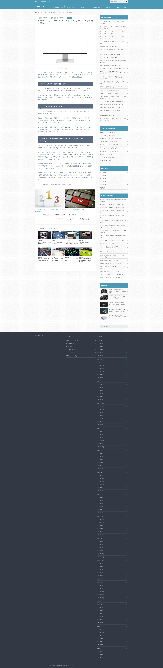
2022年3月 (100, 469)
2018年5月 (100, 613)
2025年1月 (100, 362)
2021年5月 (100, 500)
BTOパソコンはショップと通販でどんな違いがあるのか (113, 221)
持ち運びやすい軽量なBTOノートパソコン (111, 107)
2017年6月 (100, 648)
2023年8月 (100, 415)
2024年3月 (100, 393)
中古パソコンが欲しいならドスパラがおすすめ (112, 263)
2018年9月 (100, 601)
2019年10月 (100, 560)
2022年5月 (100, 462)
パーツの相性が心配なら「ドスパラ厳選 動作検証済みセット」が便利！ (57, 215)
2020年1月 (100, 550)
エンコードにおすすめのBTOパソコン (110, 57)
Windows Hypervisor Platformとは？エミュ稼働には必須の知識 (117, 310)
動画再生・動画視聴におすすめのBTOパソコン (112, 87)
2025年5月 (100, 349)
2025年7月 (100, 343)
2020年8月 (100, 528)
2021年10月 (100, 484)
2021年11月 (100, 481)
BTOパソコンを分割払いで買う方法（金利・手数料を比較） (113, 231)
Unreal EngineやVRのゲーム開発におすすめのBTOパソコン (112, 78)
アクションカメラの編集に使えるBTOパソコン (112, 54)
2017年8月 (100, 642)
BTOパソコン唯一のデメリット (108, 252)
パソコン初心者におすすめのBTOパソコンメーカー (113, 248)
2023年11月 (100, 406)
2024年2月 (100, 396)
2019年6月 (100, 572)
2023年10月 (100, 409)
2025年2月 (100, 359)
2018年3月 (100, 620)
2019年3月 (100, 582)
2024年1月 (100, 400)
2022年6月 (100, 459)
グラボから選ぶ (96, 7)
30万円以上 (103, 172)
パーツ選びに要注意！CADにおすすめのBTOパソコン (113, 82)
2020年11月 (100, 519)
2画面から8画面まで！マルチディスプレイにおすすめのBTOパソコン (113, 97)
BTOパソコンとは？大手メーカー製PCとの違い (113, 207)
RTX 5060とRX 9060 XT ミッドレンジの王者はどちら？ (117, 297)
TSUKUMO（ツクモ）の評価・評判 (109, 151)
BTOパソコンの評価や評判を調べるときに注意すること (113, 216)
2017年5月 (100, 651)
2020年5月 (100, 538)
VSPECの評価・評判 (105, 160)
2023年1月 (100, 437)
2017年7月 (100, 645)
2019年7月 (100, 569)
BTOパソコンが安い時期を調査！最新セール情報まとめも (113, 200)
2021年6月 (100, 497)
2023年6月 (100, 422)
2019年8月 (100, 566)
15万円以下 (103, 181)
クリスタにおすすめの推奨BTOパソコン (111, 65)
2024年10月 (100, 371)
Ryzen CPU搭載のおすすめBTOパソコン (111, 90)
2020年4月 (100, 541)
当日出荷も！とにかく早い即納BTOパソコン (112, 104)
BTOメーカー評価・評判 (58, 7)
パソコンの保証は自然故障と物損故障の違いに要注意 (113, 236)
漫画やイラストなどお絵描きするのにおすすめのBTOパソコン (113, 61)
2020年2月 (100, 547)
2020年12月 (100, 516)
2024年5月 (100, 387)
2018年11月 (100, 594)
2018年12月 (100, 591)
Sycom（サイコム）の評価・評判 (109, 148)
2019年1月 (100, 588)
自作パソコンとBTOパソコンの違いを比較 (111, 274)
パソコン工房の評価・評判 (107, 157)
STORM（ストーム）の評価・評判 (109, 145)
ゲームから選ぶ (109, 7)
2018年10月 (100, 598)
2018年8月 (100, 604)
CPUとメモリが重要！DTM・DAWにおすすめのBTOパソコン (113, 73)
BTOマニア (40, 6)
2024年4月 (100, 390)
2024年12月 (100, 365)
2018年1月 (100, 626)
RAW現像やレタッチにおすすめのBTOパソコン (113, 69)
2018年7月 (100, 607)
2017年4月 (100, 654)
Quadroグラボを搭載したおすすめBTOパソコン (113, 93)
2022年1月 (100, 475)
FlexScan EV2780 (44, 154)
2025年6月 (100, 346)
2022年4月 (100, 466)
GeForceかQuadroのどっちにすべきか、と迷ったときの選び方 (113, 256)
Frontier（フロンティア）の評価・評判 (110, 138)
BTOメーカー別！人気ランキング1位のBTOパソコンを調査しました (113, 27)
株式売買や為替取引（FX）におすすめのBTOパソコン (113, 111)
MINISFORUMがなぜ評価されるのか (117, 317)
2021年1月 (100, 513)
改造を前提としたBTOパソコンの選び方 (111, 271)
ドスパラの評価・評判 (106, 154)
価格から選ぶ (83, 7)
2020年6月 (100, 535)
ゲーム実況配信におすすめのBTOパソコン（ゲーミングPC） (113, 42)
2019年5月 (100, 576)
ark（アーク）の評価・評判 (107, 132)
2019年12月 (100, 554)
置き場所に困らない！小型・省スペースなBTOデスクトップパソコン (113, 119)
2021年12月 (100, 478)
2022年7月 (100, 456)
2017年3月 (100, 657)
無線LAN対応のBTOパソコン (108, 115)
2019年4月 (100, 579)
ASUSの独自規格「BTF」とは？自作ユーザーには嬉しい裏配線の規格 (117, 291)
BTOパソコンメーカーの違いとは (109, 244)
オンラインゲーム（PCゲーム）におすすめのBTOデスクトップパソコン (112, 32)
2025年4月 (100, 352)
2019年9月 (100, 563)
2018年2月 (100, 623)
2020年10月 (100, 522)
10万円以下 (103, 184)
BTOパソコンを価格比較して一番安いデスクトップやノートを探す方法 (113, 226)
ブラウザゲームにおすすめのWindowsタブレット (113, 101)
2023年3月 (100, 431)
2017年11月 (100, 632)
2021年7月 (100, 494)
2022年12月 (100, 440)
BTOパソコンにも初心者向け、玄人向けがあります (113, 211)
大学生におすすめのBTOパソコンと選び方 (111, 277)
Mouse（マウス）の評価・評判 (108, 141)
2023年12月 (100, 403)
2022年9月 (100, 450)
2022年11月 (100, 444)
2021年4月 (100, 503)
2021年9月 (100, 488)
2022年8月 (100, 453)
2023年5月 (100, 425)
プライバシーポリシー (41, 335)
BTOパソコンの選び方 (122, 7)
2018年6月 (100, 610)
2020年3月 (100, 544)
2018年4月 (100, 616)
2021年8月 (100, 491)
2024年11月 (100, 368)
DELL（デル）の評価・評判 (107, 135)
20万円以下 (103, 178)
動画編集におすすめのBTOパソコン (109, 46)
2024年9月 (100, 374)
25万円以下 (103, 175)
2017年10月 (100, 635)
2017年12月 (100, 629)
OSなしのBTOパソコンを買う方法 (109, 260)
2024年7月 (100, 381)
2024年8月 (100, 378)
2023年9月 (100, 412)
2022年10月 (100, 447)
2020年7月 (100, 532)
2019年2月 (100, 585)
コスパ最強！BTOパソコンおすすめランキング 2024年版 (49, 210)
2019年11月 (100, 557)
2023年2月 (100, 434)
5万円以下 (102, 188)
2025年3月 (100, 356)
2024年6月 (100, 384)
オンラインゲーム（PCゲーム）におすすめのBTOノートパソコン (112, 37)
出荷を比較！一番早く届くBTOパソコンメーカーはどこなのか (113, 267)
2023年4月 (100, 428)
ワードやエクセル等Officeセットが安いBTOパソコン (113, 50)
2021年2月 (100, 510)
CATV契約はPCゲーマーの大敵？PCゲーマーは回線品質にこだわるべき (74, 219)
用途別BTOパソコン (71, 7)
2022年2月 (100, 472)
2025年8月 (100, 340)
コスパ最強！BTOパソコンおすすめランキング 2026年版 (112, 22)
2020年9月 (100, 525)
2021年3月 (100, 506)
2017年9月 (100, 638)
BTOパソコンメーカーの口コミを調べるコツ (112, 204)
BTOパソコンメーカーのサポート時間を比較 (112, 240)
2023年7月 (100, 418)
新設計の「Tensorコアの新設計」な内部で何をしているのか (117, 303)
